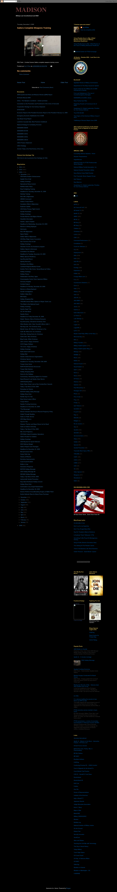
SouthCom (77, 837)
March (23, 517)
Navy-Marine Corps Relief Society (83, 173)
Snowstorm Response (26, 466)
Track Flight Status (79, 852)
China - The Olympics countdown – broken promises (32, 100)
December (24, 174)
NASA (75, 360)
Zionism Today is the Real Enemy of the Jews (30, 149)
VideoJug (76, 864)
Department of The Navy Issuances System (86, 85)
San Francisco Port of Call (27, 241)
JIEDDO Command (25, 199)
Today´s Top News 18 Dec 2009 (29, 476)
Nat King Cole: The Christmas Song (30, 326)
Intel (75, 294)
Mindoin (76, 819)
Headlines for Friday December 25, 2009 (32, 316)
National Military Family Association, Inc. (85, 167)
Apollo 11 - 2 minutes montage (82, 657)
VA (74, 469)
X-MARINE (77, 873)
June (22, 510)
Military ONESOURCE (80, 816)
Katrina (76, 309)
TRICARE (76, 454)
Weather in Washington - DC (82, 870)
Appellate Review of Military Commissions (86, 82)
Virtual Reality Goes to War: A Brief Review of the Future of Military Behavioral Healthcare (87, 44)
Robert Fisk (77, 831)
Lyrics (75, 330)
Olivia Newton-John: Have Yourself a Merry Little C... (35, 324)
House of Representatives (81, 792)
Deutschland (77, 777)
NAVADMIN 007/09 (22, 130)
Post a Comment (24, 74)
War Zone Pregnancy (26, 431)
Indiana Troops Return (26, 201)
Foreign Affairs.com (79, 276)
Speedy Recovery (25, 261)
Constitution (77, 243)
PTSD (75, 402)
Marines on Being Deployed (28, 226)
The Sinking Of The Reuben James (84, 545)
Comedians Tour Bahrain (27, 251)
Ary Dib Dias (76, 603)
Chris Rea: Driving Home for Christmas (31, 334)
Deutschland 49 (78, 780)
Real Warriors (78, 182)
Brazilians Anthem (79, 759)
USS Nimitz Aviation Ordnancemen (30, 176)
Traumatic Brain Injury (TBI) (82, 451)
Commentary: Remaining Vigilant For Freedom (33, 376)
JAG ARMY (77, 300)
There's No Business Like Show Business (86, 548)
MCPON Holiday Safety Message (29, 391)
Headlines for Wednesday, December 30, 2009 (33, 224)
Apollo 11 (76, 213)
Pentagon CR (78, 390)
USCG (75, 460)
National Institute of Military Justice (84, 825)
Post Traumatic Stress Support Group (84, 176)
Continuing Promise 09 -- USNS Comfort (85, 765)
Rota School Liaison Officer (28, 399)
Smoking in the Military (26, 264)
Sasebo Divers (24, 314)
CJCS (75, 234)
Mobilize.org (77, 822)
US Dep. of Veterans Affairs (81, 858)
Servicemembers (79, 436)
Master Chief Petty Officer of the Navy (85, 333)
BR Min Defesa (78, 753)
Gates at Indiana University (28, 426)
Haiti (75, 288)
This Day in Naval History (81, 846)
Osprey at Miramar (25, 456)
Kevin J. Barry (78, 807)
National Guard (78, 363)
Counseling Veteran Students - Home (84, 153)
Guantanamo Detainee (80, 282)
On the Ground (78, 828)
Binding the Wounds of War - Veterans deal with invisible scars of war (86, 685)
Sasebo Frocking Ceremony (28, 404)
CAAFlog (91, 632)
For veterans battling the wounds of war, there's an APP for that (85, 699)
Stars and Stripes (79, 840)
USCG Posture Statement (24, 142)
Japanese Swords (79, 801)
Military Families (78, 342)
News (75, 375)
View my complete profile (88, 30)
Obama (76, 381)
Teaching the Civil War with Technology (85, 843)
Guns (75, 285)
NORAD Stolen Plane (26, 186)
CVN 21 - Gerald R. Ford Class (83, 774)
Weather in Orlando (79, 867)
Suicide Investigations (26, 291)
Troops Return (24, 401)
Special (76, 445)
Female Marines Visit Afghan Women (31, 216)
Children (76, 228)
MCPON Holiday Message (27, 469)
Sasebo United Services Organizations (31, 356)
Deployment (77, 252)
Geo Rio (76, 789)
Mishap (76, 351)
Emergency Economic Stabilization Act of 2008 (30, 115)
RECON (76, 417)
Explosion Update (25, 206)
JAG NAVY (77, 303)
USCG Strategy (21, 146)
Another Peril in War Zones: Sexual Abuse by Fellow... (35, 269)
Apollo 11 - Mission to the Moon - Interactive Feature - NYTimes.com (86, 741)
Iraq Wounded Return (26, 259)
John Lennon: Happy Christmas (29, 341)
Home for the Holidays (26, 374)
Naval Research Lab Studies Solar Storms (32, 379)
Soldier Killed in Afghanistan (28, 236)
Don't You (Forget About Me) (82, 529)
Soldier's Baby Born (26, 294)
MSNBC (76, 354)
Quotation (76, 408)
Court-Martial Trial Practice (81, 771)
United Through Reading (27, 414)
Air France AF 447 (79, 207)
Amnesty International (80, 738)
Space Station (24, 234)
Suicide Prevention (25, 211)
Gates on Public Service (27, 416)
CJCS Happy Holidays (26, 344)
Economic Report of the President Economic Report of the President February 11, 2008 (42, 112)
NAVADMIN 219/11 (22, 134)
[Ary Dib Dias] (79, 619)
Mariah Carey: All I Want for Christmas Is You (33, 329)
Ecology (76, 267)
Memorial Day (78, 336)
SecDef (76, 430)
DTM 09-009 (20, 109)
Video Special (78, 472)
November (24, 497)
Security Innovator (79, 834)
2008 (20, 525)
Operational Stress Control (28, 184)
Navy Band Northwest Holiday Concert (31, 481)
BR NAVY (76, 756)
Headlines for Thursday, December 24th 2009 (33, 361)
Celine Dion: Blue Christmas (28, 336)
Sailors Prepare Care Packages (29, 446)
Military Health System (80, 345)
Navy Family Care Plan (80, 101)
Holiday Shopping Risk (26, 299)
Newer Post (21, 82)
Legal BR (76, 327)
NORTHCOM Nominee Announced (30, 366)
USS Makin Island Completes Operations (32, 434)
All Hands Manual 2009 (24, 97)
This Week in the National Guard (29, 304)
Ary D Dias (85, 27)
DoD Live (76, 783)
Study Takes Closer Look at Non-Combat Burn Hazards (36, 384)
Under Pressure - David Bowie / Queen (85, 551)
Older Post (64, 82)
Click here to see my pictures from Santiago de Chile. (32, 158)
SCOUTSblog (93, 640)
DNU (75, 255)
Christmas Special (25, 359)
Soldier (76, 442)
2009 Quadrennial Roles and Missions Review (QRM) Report (34, 94)
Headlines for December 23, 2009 (30, 406)
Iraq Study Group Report (24, 118)
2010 (20, 169)
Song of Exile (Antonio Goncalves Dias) (85, 542)
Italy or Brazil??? (78, 798)
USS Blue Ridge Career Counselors (30, 239)
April (22, 514)
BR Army (76, 222)
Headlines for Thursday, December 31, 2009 (33, 191)
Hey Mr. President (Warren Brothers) (84, 532)
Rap (75, 415)
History (76, 291)
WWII (75, 481)
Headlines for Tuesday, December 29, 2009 (32, 254)
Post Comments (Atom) (46, 87)
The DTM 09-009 (79, 113)
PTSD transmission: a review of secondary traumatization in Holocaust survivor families (86, 721)
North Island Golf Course (27, 351)
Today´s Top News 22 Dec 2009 (29, 429)
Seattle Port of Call (25, 179)
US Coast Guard (78, 855)
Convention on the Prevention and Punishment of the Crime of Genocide (38, 103)
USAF (75, 457)
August (23, 505)
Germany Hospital (25, 281)
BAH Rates (23, 296)
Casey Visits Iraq (25, 454)
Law (75, 321)
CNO (75, 237)
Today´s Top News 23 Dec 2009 (29, 386)
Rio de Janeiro (78, 424)
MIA (75, 339)
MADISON (31, 9)
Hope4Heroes (78, 159)
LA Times (76, 315)
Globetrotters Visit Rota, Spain (29, 276)
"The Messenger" (25, 409)
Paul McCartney (78, 387)
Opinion (76, 384)
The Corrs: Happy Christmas (28, 346)
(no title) (76, 696)
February (23, 520)
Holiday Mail (23, 354)
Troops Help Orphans (26, 369)
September (24, 502)
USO (75, 466)
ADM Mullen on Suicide (80, 649)
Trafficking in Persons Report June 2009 (85, 120)
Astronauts (23, 229)
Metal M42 (77, 813)
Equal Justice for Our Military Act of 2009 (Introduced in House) (85, 89)
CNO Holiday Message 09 (27, 471)
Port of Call (77, 396)
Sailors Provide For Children (28, 436)
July (22, 507)
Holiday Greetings (25, 181)
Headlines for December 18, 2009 (30, 489)
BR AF (75, 219)
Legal (75, 324)
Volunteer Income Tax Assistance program (32, 246)
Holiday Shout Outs (25, 394)
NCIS (75, 372)
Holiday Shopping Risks (27, 371)
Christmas (77, 231)
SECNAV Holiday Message (28, 474)
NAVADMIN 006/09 (22, 127)
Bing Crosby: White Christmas (29, 339)
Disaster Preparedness (80, 156)
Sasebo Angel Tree (25, 309)
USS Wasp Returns (25, 419)
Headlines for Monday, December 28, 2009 (32, 286)
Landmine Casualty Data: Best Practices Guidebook (32, 122)
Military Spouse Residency (28, 256)
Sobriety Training (25, 194)
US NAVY (76, 861)
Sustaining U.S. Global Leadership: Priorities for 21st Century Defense (86, 109)
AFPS (75, 204)
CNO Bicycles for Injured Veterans (30, 441)
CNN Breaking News (26, 381)
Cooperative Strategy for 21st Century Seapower (31, 106)
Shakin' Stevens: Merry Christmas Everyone (33, 319)
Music (75, 357)
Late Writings (77, 318)
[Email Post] (51, 66)
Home (43, 82)
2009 (20, 172)
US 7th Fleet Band (25, 311)
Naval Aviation (78, 366)
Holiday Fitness (24, 274)
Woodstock (77, 478)
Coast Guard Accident (26, 461)
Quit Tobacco (77, 179)
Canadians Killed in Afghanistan (29, 204)
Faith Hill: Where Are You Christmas (30, 331)
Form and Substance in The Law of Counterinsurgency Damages (84, 93)
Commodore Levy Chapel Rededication (31, 486)
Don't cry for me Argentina (81, 526)
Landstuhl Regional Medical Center (30, 266)
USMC (76, 463)
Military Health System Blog (82, 348)
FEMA (75, 273)
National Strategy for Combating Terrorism (29, 124)
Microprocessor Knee (26, 451)
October (23, 500)
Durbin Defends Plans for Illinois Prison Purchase (34, 494)
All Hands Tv (77, 210)
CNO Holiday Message (88, 660)
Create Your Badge (78, 620)
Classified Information (26, 219)
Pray (75, 400)
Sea (75, 427)
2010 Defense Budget (26, 444)
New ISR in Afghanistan (27, 196)
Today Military (78, 849)
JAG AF (76, 297)
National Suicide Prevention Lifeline (84, 170)
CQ (75, 249)
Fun (75, 279)
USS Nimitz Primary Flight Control (30, 209)
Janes (75, 306)
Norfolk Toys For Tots (26, 396)
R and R (76, 412)
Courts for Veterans (79, 246)
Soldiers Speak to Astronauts (28, 249)
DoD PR (76, 261)
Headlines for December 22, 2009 (30, 449)
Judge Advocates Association (82, 804)
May (22, 512)
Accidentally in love (79, 523)
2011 (20, 167)
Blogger (68, 888)
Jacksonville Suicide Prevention (29, 479)
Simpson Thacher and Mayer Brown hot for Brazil (34, 424)
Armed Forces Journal (80, 745)
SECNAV (76, 432)
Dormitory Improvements (27, 459)
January (23, 522)
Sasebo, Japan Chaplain (27, 221)
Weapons (76, 475)
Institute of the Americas (81, 795)
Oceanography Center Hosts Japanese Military (33, 279)
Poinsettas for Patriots (26, 389)
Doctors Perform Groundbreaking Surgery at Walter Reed (36, 491)
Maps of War (77, 810)
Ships (75, 439)
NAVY (75, 369)
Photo (75, 393)
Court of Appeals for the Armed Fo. (84, 768)
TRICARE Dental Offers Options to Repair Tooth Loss (35, 301)
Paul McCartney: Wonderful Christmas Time (33, 321)
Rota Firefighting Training (27, 189)
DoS (75, 264)
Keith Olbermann (79, 312)
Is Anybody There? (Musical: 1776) (84, 535)
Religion (76, 420)
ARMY (75, 216)
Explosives (77, 270)
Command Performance (81, 240)
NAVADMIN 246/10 (22, 139)
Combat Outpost (25, 284)
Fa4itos (76, 786)
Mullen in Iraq (24, 464)
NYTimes (76, 378)
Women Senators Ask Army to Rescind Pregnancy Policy (36, 411)
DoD (75, 258)
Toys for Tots (24, 421)
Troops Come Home (26, 364)
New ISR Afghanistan (26, 231)
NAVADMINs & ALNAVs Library (82, 98)
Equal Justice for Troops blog (94, 636)
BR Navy (76, 225)
